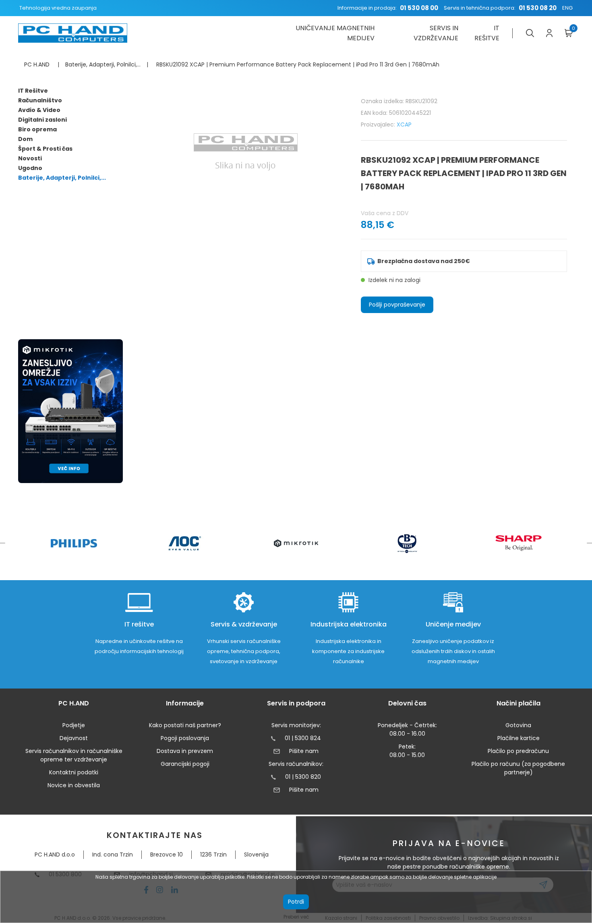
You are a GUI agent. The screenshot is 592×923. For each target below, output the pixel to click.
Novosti (30, 158)
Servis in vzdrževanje (436, 33)
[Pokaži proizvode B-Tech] (407, 543)
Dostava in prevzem (185, 751)
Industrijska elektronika (348, 624)
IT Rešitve (33, 91)
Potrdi (296, 902)
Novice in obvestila (74, 785)
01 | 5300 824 (303, 738)
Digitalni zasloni (42, 120)
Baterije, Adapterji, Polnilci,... (62, 178)
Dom (25, 139)
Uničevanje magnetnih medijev (335, 33)
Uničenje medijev (453, 624)
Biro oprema (37, 129)
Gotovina (518, 725)
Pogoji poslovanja (185, 738)
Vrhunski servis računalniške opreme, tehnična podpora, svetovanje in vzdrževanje (244, 651)
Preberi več (296, 916)
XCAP (404, 124)
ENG (567, 8)
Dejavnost (74, 738)
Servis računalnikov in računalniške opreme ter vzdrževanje (73, 755)
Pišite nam (303, 751)
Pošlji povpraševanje (397, 305)
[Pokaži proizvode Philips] (74, 543)
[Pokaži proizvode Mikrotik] (296, 543)
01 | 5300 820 (303, 777)
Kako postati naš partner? (185, 725)
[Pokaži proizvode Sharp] (518, 543)
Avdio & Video (39, 110)
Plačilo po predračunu (518, 751)
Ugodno (30, 168)
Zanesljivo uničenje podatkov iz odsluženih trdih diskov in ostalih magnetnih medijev (453, 651)
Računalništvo (40, 100)
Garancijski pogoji (185, 764)
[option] (73, 543)
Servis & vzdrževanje (244, 624)
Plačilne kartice (518, 738)
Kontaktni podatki (73, 772)
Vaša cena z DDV (384, 213)
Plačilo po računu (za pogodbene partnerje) (518, 768)
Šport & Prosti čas (45, 149)
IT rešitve (486, 33)
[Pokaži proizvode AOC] (185, 543)
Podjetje (73, 725)
